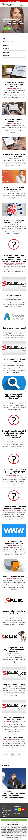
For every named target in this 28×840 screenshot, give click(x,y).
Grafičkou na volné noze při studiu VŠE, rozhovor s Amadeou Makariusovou (13, 796)
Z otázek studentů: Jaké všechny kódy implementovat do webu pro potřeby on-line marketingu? (14, 258)
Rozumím (14, 820)
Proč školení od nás (6, 810)
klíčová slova (12, 330)
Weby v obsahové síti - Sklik (14, 685)
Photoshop (6, 45)
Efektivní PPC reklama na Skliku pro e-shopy (14, 155)
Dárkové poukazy (6, 814)
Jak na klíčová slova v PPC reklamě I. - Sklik (14, 718)
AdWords (9, 88)
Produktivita (6, 48)
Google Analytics (20, 263)
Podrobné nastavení (14, 822)
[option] (14, 20)
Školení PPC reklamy (14, 738)
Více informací (14, 839)
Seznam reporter (9, 297)
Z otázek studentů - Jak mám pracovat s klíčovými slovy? (14, 508)
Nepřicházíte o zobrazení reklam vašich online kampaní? (14, 85)
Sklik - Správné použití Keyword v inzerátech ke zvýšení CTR (14, 650)
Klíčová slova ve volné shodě (14, 328)
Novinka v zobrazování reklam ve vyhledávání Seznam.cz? (14, 396)
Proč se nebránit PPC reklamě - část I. (14, 120)
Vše (4, 38)
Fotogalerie (4, 816)
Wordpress (6, 55)
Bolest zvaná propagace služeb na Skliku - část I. (14, 222)
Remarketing (9, 264)
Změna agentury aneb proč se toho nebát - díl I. (14, 360)
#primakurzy (17, 813)
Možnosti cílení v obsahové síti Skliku (14, 612)
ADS (5, 739)
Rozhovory (6, 52)
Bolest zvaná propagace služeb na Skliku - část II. (14, 188)
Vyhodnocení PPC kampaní (14, 576)
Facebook (12, 263)
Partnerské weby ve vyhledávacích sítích (14, 543)
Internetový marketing (8, 41)
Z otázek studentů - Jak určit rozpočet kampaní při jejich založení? (14, 472)
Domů (3, 808)
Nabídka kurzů (5, 812)
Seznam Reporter (14, 295)
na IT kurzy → (14, 1)
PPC (13, 721)
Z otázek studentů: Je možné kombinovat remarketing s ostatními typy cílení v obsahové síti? (14, 434)
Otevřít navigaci (25, 4)
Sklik (14, 88)
